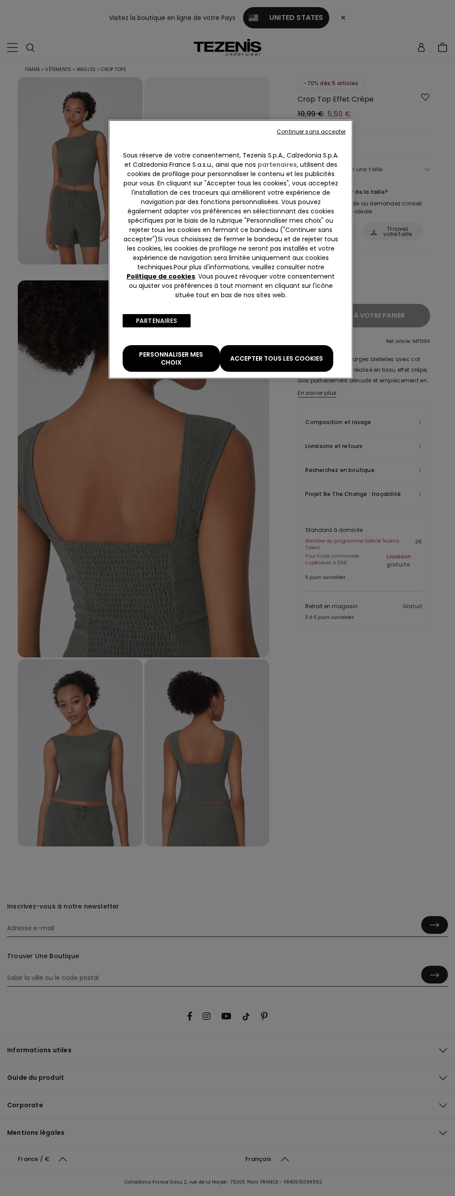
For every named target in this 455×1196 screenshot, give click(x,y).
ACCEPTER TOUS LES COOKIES (276, 358)
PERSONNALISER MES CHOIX (171, 358)
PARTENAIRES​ (156, 320)
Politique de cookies (161, 276)
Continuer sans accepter (311, 131)
